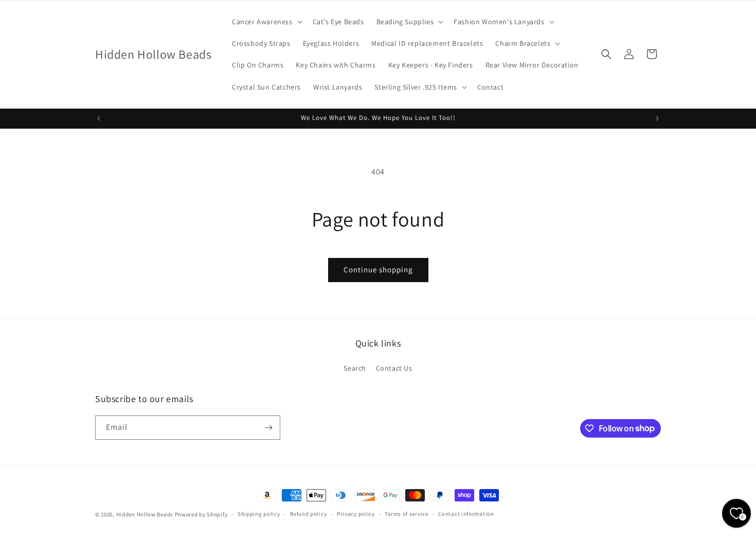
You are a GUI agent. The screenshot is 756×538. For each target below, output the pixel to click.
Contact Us (394, 368)
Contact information (466, 513)
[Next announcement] (657, 118)
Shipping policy (259, 513)
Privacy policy (356, 513)
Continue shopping (378, 269)
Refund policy (308, 513)
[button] (266, 21)
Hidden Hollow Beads (144, 514)
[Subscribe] (268, 427)
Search (355, 368)
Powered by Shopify (201, 514)
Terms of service (406, 513)
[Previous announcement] (98, 118)
